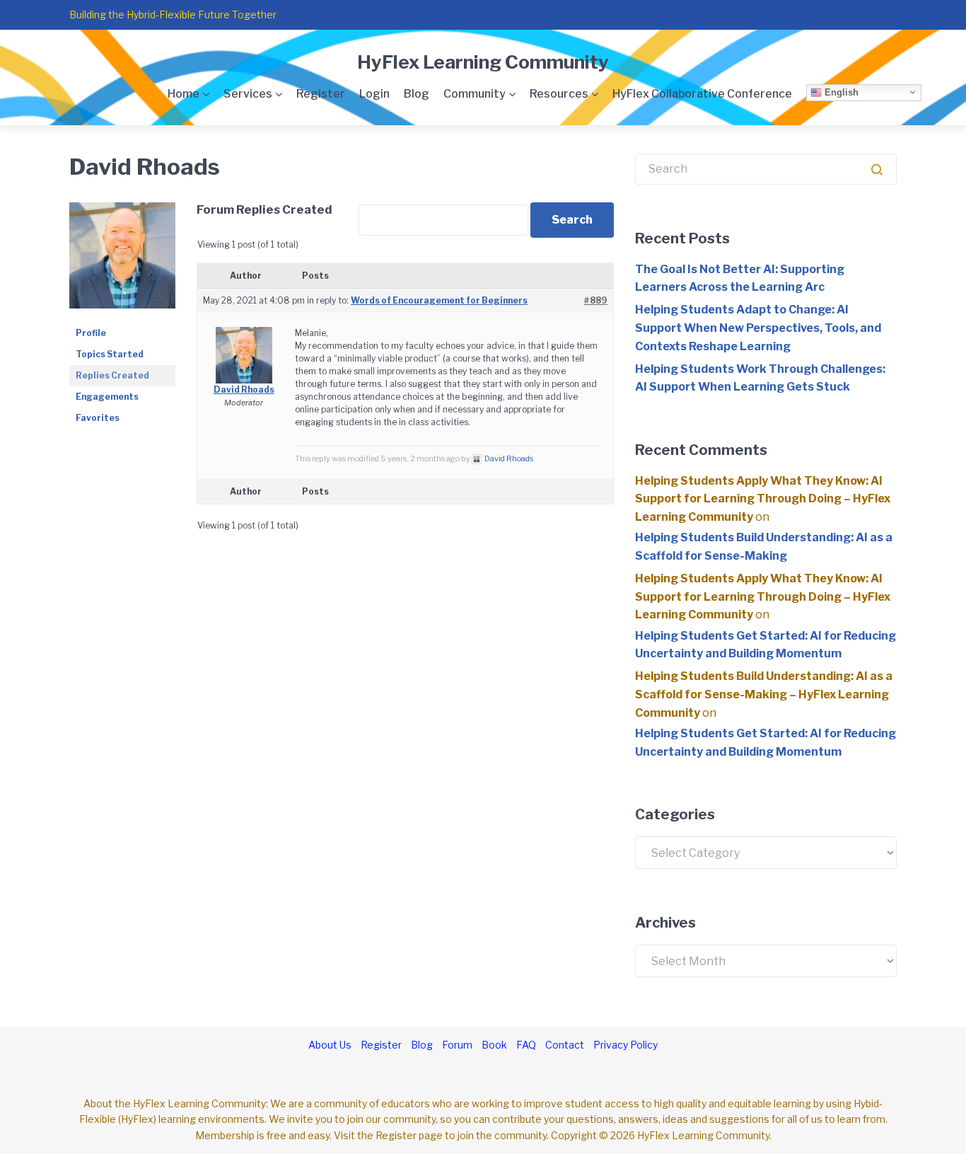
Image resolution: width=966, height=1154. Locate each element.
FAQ (526, 1045)
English (840, 91)
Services (247, 93)
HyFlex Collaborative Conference (702, 93)
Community (474, 93)
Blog (416, 93)
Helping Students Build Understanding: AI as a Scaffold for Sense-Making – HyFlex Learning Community (763, 694)
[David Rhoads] (122, 208)
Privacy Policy (625, 1045)
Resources (559, 93)
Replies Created (112, 375)
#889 (595, 300)
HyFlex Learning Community (483, 62)
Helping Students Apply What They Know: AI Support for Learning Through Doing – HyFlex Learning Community (762, 499)
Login (374, 93)
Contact (564, 1045)
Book (494, 1045)
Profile (91, 333)
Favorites (98, 417)
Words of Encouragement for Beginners (439, 300)
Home (183, 93)
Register (320, 93)
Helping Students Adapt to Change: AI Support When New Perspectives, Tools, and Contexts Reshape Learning (758, 327)
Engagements (107, 396)
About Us (329, 1045)
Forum (457, 1045)
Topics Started (110, 354)
